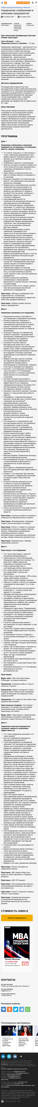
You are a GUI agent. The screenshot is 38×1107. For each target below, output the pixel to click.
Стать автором (23, 3)
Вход (32, 2)
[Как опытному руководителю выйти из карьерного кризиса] (25, 1031)
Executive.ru (4, 1064)
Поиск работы (23, 1037)
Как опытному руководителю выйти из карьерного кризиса (24, 1042)
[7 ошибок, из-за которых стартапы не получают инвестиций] (8, 1031)
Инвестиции (6, 1037)
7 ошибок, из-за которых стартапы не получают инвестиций (7, 1042)
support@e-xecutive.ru (15, 1078)
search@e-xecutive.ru (19, 1071)
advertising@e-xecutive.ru (14, 1075)
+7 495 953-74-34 (22, 1082)
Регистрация (36, 2)
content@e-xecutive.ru (13, 1076)
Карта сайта (4, 1079)
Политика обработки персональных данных (14, 1069)
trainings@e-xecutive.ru (22, 1073)
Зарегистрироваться (17, 918)
